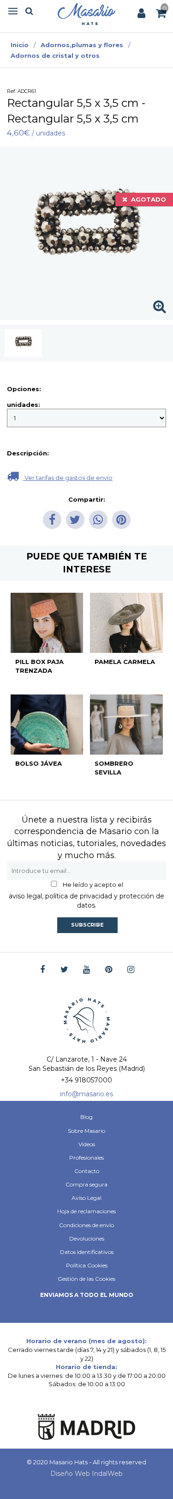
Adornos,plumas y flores (82, 45)
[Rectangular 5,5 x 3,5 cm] (23, 343)
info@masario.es (86, 1094)
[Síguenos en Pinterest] (109, 970)
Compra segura (86, 1184)
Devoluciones (86, 1238)
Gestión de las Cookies (86, 1278)
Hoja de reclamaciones (86, 1211)
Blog (86, 1116)
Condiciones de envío (86, 1225)
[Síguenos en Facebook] (42, 970)
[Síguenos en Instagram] (131, 970)
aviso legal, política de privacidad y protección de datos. (86, 900)
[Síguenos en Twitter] (64, 970)
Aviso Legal (86, 1197)
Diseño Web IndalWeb (86, 1473)
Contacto (86, 1170)
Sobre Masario (86, 1130)
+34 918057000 (86, 1080)
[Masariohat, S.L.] (86, 14)
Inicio (20, 45)
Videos (86, 1144)
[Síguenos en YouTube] (86, 970)
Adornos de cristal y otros (55, 55)
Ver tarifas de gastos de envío (68, 477)
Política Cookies (86, 1265)
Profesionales (86, 1157)
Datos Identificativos (86, 1251)
